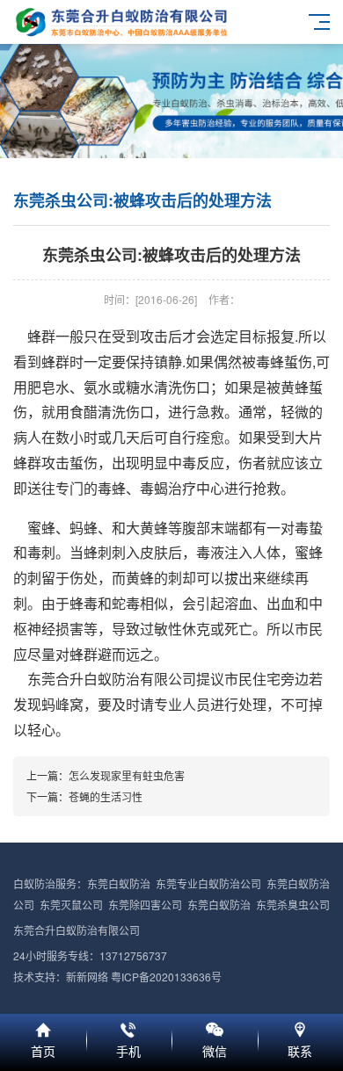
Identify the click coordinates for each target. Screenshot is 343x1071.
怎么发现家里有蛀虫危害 (127, 775)
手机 (129, 1027)
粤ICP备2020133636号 (166, 976)
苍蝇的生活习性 (105, 796)
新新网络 (87, 976)
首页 (43, 1027)
